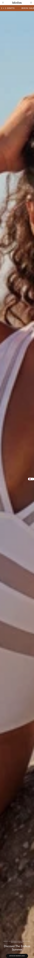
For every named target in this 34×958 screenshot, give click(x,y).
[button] (3, 3)
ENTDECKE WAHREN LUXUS (17, 955)
